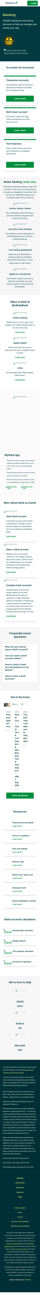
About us (20, 1192)
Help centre (20, 1045)
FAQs (20, 1050)
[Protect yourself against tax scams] (7, 705)
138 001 (20, 1001)
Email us (20, 1023)
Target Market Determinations (20, 1226)
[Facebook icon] (18, 1284)
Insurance (20, 1187)
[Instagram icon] (22, 1284)
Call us (20, 1006)
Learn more (20, 332)
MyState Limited (20, 1208)
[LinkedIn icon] (20, 1284)
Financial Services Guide (19, 1249)
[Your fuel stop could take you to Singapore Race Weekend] (24, 705)
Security (20, 1217)
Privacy (20, 1212)
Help (20, 1197)
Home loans (20, 1183)
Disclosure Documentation (20, 1221)
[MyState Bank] (11, 3)
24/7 (20, 1028)
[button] (20, 648)
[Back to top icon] (35, 1290)
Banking (20, 1178)
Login (34, 3)
